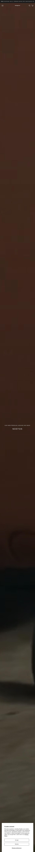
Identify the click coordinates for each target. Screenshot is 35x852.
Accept (16, 840)
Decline (16, 844)
